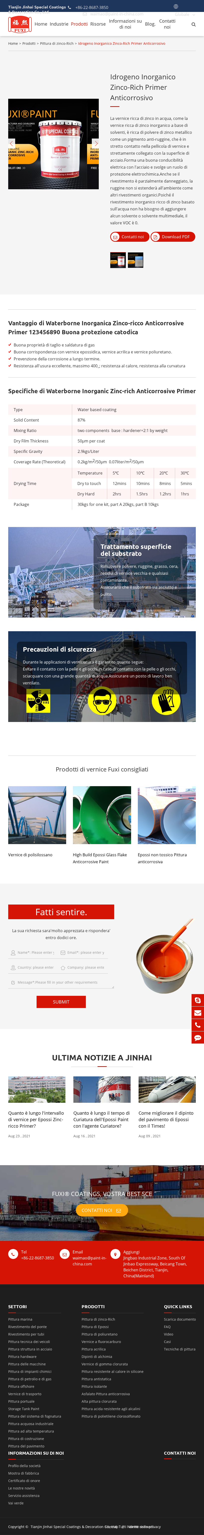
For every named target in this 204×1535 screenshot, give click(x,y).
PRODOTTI (93, 1306)
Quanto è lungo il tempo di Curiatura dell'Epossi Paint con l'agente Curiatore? (101, 1119)
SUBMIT (61, 1002)
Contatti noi (167, 24)
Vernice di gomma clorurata (105, 1364)
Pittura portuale (21, 1401)
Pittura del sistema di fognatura (34, 1416)
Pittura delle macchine (27, 1364)
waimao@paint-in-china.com (89, 1258)
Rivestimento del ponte (27, 1326)
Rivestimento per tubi (26, 1334)
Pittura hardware (22, 1356)
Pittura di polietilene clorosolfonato (111, 1416)
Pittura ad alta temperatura (31, 1431)
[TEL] (198, 1025)
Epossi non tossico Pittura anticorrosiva (162, 858)
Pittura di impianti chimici (29, 1371)
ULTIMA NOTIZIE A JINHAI (102, 1057)
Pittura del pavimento (26, 1446)
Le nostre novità (21, 1488)
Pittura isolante (94, 1386)
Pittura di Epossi (95, 1326)
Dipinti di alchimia (97, 1356)
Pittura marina (20, 1319)
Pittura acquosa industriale (30, 1423)
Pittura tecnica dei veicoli (29, 1341)
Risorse (98, 24)
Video (168, 1334)
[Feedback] (198, 1037)
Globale (182, 14)
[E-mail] (198, 1013)
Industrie (59, 24)
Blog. (150, 24)
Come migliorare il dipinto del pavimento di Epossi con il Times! (166, 1119)
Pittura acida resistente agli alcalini (111, 1408)
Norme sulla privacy (144, 1526)
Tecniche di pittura (180, 1349)
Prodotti (79, 24)
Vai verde (16, 1503)
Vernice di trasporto (24, 1393)
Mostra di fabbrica (23, 1473)
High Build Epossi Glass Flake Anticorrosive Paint (100, 858)
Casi (167, 1341)
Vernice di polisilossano (30, 855)
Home (41, 24)
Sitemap (111, 1526)
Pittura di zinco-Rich (57, 43)
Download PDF (175, 237)
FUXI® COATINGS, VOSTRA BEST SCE (102, 1194)
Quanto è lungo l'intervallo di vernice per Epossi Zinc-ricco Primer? (36, 1119)
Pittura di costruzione (26, 1438)
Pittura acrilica (94, 1349)
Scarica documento (180, 1319)
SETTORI (17, 1306)
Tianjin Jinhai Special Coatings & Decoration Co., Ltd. (74, 1526)
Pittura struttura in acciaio (30, 1349)
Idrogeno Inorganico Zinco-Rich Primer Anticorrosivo (121, 43)
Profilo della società (24, 1465)
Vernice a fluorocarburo (101, 1341)
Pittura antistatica (96, 1379)
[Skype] (198, 1000)
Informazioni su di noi (125, 24)
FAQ (167, 1326)
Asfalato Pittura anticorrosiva (106, 1393)
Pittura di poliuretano (99, 1334)
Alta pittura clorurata (99, 1401)
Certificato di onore (24, 1480)
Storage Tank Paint (23, 1408)
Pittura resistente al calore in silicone (113, 1371)
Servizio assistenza (24, 1495)
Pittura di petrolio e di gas (29, 1379)
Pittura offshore (21, 1386)
